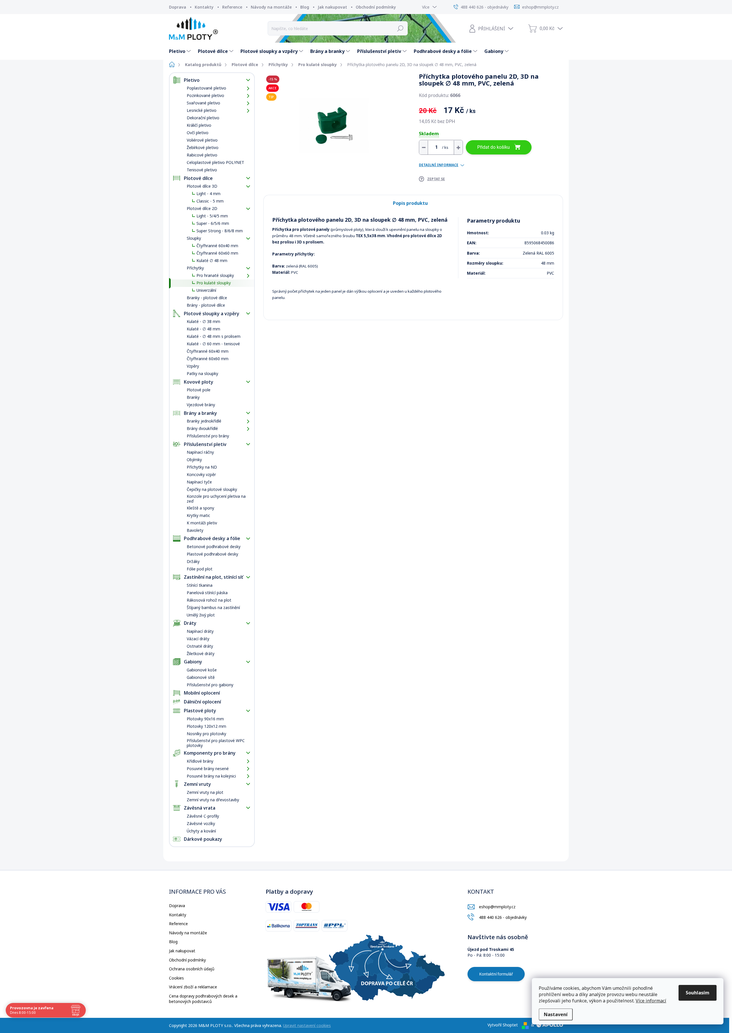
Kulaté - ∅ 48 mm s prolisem (213, 336)
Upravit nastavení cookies (307, 1025)
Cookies (176, 978)
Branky (193, 397)
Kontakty (204, 7)
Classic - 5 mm (210, 201)
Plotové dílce (198, 178)
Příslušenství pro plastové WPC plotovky (216, 743)
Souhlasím (697, 993)
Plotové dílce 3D (202, 186)
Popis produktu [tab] (410, 203)
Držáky (193, 561)
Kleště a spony (200, 508)
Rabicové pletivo (202, 155)
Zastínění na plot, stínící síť (213, 577)
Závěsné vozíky (201, 823)
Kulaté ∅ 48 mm (211, 260)
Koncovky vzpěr (201, 474)
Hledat (400, 28)
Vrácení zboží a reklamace (193, 987)
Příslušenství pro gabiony (210, 684)
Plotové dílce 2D (202, 208)
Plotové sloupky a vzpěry (211, 313)
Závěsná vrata (199, 808)
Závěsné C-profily (203, 816)
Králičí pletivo (199, 125)
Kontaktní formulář (496, 974)
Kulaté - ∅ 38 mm (203, 321)
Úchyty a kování (201, 831)
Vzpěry (193, 366)
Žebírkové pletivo (202, 147)
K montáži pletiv (202, 523)
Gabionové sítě (201, 677)
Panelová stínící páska (207, 592)
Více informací (651, 1001)
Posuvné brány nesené (208, 768)
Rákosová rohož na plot (209, 600)
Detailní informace (438, 165)
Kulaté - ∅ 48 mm (203, 329)
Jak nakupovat (332, 7)
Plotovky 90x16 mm (205, 718)
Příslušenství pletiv (205, 444)
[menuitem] (180, 51)
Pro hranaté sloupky (215, 275)
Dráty (190, 623)
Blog (304, 7)
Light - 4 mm (208, 193)
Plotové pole (198, 389)
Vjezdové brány (201, 404)
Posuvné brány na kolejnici (211, 776)
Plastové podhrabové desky (212, 554)
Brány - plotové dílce (206, 305)
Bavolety (195, 530)
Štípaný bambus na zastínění (213, 607)
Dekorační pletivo (203, 117)
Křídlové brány (200, 761)
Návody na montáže (271, 7)
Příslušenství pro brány (208, 436)
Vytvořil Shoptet (503, 1025)
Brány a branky (200, 413)
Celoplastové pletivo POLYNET (215, 162)
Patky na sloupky (202, 373)
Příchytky (195, 268)
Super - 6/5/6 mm (212, 223)
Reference (232, 7)
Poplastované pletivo (206, 88)
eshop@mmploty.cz (497, 906)
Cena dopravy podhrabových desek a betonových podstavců (203, 998)
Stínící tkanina (199, 585)
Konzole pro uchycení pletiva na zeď (216, 498)
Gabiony (193, 662)
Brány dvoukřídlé (202, 428)
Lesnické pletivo (201, 110)
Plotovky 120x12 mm (206, 726)
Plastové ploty (200, 710)
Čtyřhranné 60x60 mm (217, 253)
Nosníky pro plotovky (206, 733)
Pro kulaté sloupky (213, 282)
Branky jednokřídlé (204, 421)
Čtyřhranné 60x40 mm (217, 245)
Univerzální (206, 290)
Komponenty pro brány (210, 753)
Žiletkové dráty (200, 653)
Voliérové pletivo (202, 140)
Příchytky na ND (202, 467)
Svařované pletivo (203, 103)
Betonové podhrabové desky (213, 546)
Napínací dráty (200, 631)
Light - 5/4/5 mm (212, 216)
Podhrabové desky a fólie (212, 538)
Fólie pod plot (199, 569)
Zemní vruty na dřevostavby (213, 799)
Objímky (194, 459)
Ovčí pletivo (197, 132)
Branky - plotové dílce (207, 297)
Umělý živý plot (201, 615)
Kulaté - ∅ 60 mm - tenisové (213, 343)
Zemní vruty (197, 784)
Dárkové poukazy (203, 839)
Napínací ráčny (200, 452)
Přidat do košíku (493, 147)
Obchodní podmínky (376, 7)
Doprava (177, 7)
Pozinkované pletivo (205, 95)
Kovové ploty (198, 382)
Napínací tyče (199, 482)
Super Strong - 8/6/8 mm (219, 230)
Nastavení (556, 1014)
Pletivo (192, 80)
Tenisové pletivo (202, 170)
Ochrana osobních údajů (191, 968)
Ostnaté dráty (200, 646)
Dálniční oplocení (202, 702)
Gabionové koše (202, 670)
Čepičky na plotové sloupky (212, 489)
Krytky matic (198, 515)
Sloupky (194, 238)
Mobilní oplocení (202, 693)
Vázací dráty (198, 638)
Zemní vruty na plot (205, 792)
